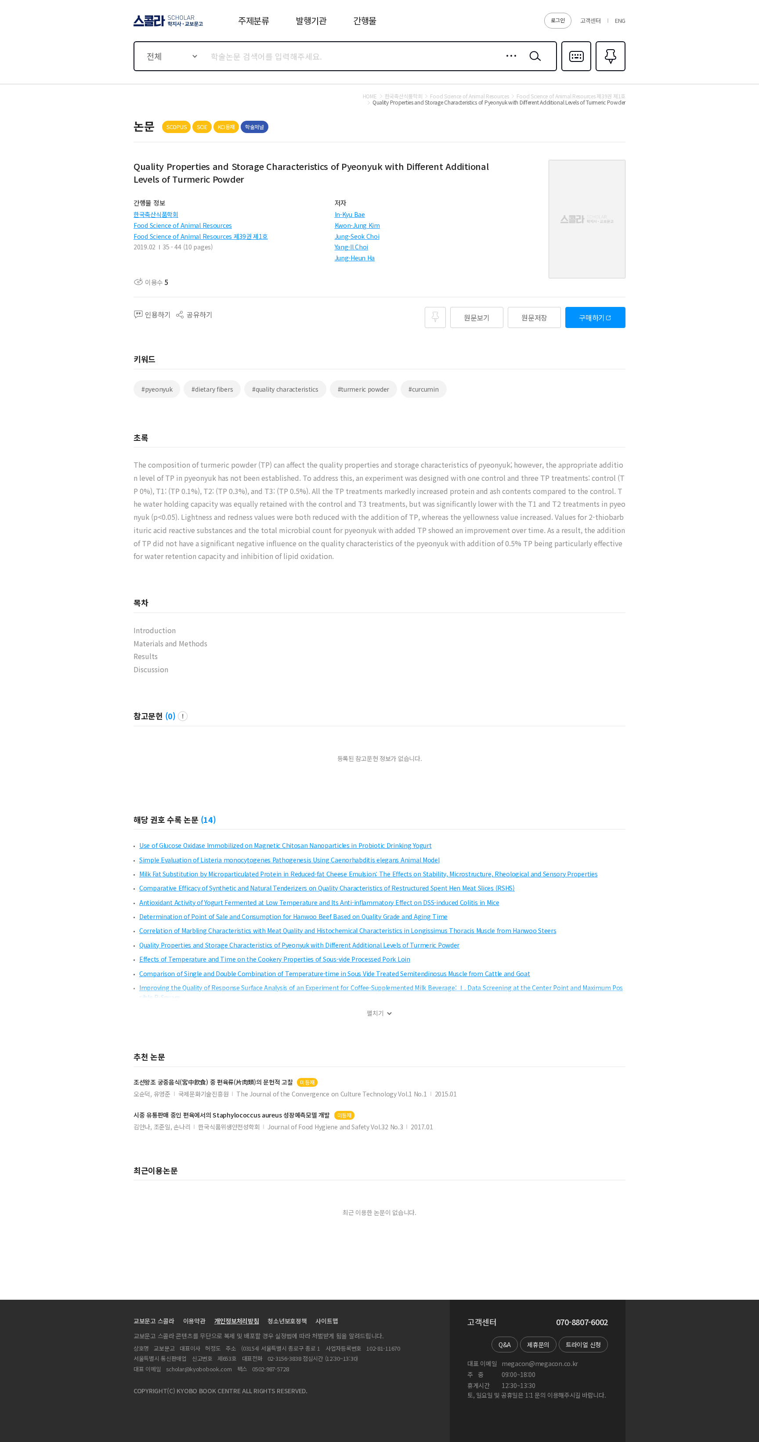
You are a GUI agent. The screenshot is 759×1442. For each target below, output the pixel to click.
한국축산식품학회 (156, 214)
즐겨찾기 (609, 70)
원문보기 (477, 317)
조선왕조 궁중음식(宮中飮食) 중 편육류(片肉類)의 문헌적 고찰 (213, 1082)
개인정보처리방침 (236, 1320)
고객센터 (590, 20)
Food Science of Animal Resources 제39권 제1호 (201, 236)
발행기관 (311, 20)
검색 (533, 62)
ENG (620, 20)
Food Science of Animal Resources (183, 225)
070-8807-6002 (582, 1322)
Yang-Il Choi (352, 246)
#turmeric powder (364, 389)
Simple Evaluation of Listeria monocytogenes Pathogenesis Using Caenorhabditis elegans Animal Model (289, 859)
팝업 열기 (183, 716)
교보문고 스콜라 (154, 1320)
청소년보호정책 (287, 1320)
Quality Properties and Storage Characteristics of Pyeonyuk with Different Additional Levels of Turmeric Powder (299, 945)
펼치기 (375, 1013)
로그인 (558, 20)
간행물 (364, 20)
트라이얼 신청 (583, 1344)
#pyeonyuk (156, 389)
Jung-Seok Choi (357, 236)
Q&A (505, 1344)
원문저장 (534, 317)
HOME (370, 96)
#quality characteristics (285, 389)
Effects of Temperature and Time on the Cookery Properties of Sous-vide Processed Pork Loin (274, 959)
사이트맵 (326, 1320)
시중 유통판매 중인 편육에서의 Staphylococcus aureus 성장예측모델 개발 (232, 1115)
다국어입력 (576, 70)
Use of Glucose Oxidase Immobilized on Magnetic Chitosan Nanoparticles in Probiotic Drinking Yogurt (285, 845)
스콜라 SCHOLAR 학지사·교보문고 (168, 25)
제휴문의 (538, 1344)
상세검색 (508, 62)
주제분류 (253, 20)
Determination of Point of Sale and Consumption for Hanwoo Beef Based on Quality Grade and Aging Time (293, 916)
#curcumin (423, 389)
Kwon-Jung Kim (357, 225)
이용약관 (194, 1320)
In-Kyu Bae (350, 214)
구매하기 (592, 317)
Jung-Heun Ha (355, 257)
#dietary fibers (212, 389)
